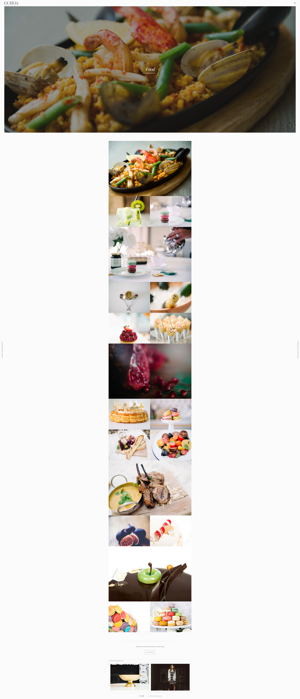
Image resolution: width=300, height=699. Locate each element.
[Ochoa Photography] (11, 3)
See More (150, 652)
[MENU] (295, 2)
